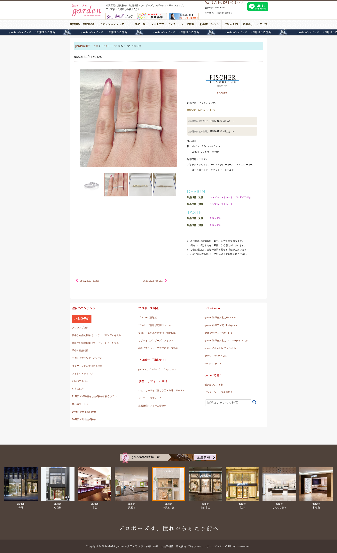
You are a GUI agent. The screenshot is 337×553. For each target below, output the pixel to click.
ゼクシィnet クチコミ (216, 355)
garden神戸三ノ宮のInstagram (221, 325)
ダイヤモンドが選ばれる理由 (168, 32)
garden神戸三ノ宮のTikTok (219, 333)
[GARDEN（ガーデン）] (168, 455)
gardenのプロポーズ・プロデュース (157, 369)
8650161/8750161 (153, 281)
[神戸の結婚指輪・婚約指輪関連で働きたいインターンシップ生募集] (184, 15)
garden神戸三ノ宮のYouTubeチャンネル (226, 340)
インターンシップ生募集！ (219, 392)
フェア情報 (187, 24)
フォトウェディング (82, 373)
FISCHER (108, 46)
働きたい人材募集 (214, 384)
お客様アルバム (209, 24)
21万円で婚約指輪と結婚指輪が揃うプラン (94, 396)
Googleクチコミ (213, 363)
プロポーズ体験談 (147, 317)
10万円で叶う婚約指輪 (84, 411)
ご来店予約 (231, 24)
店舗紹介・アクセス (255, 24)
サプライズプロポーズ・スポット (155, 340)
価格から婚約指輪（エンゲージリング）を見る (96, 335)
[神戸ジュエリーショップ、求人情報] (152, 15)
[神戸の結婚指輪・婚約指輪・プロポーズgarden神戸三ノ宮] (86, 6)
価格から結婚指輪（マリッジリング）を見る (95, 343)
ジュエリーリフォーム (150, 398)
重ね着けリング (80, 404)
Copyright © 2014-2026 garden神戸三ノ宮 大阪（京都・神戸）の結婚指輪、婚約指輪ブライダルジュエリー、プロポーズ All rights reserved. (168, 546)
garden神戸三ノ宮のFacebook (221, 317)
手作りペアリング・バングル (87, 358)
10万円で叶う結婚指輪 (84, 419)
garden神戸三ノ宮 (86, 46)
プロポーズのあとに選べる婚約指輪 (157, 333)
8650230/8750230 (89, 281)
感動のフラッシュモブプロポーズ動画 (158, 348)
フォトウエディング (163, 24)
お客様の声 (78, 388)
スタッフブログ (80, 327)
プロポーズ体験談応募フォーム (154, 325)
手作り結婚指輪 (80, 350)
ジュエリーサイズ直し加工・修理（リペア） (161, 390)
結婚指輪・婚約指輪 (82, 24)
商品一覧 (140, 24)
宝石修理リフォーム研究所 (152, 405)
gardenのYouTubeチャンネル (220, 348)
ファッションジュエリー (114, 24)
